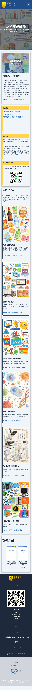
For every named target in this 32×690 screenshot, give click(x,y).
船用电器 (13, 665)
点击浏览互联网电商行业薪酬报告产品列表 (14, 367)
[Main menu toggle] (28, 4)
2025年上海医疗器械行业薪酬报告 (22, 563)
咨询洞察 (16, 618)
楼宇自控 (13, 673)
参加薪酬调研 (16, 616)
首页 (16, 612)
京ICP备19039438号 (16, 648)
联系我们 (16, 620)
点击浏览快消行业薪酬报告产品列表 (12, 256)
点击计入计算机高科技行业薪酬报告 (12, 530)
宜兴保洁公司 (14, 669)
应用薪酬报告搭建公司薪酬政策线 (12, 111)
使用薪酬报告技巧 (8, 114)
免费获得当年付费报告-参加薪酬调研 (13, 117)
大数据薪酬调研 (19, 100)
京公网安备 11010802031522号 (17, 654)
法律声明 (16, 642)
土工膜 (13, 667)
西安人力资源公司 (16, 671)
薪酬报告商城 (16, 614)
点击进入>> (17, 155)
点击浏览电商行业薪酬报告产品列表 (12, 312)
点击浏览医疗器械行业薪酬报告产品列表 (14, 475)
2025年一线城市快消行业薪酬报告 (11, 563)
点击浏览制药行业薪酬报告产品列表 (12, 420)
